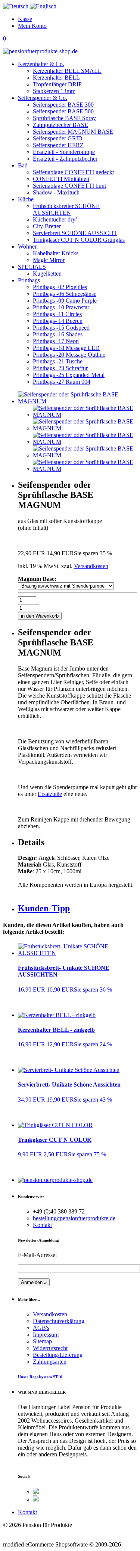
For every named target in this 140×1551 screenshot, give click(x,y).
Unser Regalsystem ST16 (40, 1377)
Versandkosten (91, 566)
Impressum (46, 1334)
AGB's (41, 1328)
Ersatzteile (50, 794)
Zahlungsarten (49, 1361)
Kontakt (42, 1225)
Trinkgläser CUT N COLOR (54, 1139)
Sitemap (42, 1341)
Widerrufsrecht (50, 1348)
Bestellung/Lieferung (58, 1355)
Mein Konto (32, 26)
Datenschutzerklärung (58, 1321)
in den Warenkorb (40, 616)
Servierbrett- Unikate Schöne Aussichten (69, 1084)
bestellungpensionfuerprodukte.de (74, 1218)
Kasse (25, 19)
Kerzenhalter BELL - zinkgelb (56, 1029)
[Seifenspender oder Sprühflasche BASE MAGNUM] (85, 414)
